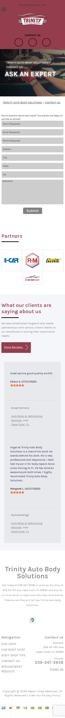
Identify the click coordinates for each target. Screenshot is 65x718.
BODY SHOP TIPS (13, 655)
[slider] (17, 385)
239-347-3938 (26, 585)
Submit (33, 211)
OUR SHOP (8, 644)
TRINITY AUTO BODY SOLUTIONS (27, 62)
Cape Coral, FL (20, 424)
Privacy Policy (51, 695)
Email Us (57, 669)
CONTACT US (14, 67)
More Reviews (13, 347)
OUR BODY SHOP (13, 650)
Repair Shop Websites (43, 691)
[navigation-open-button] (3, 9)
